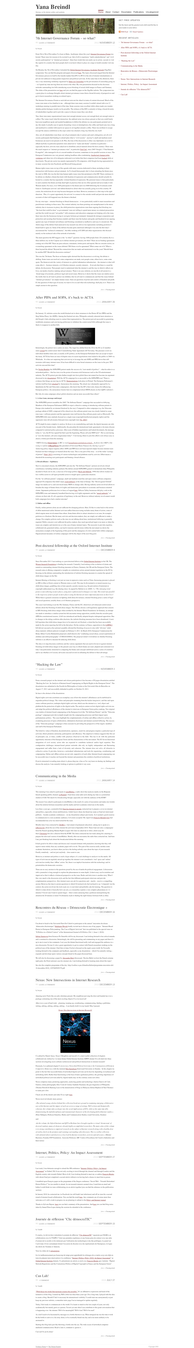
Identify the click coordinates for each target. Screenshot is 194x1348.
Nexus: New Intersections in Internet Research (68, 980)
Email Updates (138, 32)
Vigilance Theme (41, 1346)
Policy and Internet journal (96, 1200)
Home (100, 12)
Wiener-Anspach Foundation (46, 564)
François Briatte (108, 1174)
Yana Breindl (53, 6)
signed (42, 350)
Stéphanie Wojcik (61, 926)
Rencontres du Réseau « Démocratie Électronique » (71, 907)
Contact (115, 12)
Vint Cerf (83, 149)
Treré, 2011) (48, 454)
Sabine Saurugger (42, 936)
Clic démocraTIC (85, 1235)
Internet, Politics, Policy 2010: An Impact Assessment (91, 1258)
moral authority (102, 493)
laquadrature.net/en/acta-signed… (80, 443)
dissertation (51, 378)
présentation (55, 1251)
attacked (55, 384)
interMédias (70, 792)
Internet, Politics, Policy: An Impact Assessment (69, 1152)
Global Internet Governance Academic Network (87, 70)
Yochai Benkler (43, 369)
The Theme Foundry (54, 1346)
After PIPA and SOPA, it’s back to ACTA (64, 297)
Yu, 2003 (83, 420)
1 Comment (44, 1280)
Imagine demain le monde (72, 809)
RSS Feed (124, 32)
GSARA (62, 825)
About (107, 12)
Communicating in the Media (56, 776)
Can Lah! (42, 1275)
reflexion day (40, 827)
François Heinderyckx (101, 817)
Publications (138, 12)
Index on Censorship (76, 81)
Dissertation (126, 12)
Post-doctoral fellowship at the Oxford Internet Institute (74, 545)
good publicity (70, 481)
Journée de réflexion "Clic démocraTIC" (64, 1219)
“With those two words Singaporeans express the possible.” (57, 1291)
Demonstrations (72, 381)
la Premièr (62, 794)
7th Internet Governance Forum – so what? (65, 38)
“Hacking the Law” (49, 664)
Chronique (43, 833)
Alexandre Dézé (68, 958)
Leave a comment (47, 43)
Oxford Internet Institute (92, 561)
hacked (104, 158)
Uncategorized (152, 12)
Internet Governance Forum (100, 54)
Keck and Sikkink (85, 471)
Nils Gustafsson (71, 1069)
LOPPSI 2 (109, 625)
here (79, 73)
